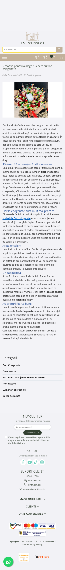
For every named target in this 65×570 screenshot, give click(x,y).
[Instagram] (42, 462)
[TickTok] (36, 462)
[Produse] (5, 58)
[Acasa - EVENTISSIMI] (32, 38)
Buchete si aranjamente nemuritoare (23, 377)
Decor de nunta (11, 395)
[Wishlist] (53, 57)
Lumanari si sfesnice (14, 389)
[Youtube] (29, 462)
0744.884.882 (34, 484)
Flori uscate (9, 383)
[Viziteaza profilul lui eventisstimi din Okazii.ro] (24, 557)
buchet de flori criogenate (16, 218)
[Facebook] (23, 462)
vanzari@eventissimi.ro (34, 489)
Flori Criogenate (34, 75)
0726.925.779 (34, 480)
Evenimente (9, 371)
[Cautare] (59, 50)
